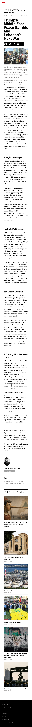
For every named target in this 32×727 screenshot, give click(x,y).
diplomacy (7, 481)
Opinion (10, 9)
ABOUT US (4, 714)
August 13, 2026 (8, 659)
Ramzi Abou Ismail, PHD (20, 15)
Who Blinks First (9, 591)
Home (5, 9)
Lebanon (20, 481)
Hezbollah (14, 481)
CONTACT (4, 716)
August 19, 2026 (8, 528)
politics (6, 483)
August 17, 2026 (8, 592)
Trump (19, 483)
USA (23, 483)
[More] (22, 44)
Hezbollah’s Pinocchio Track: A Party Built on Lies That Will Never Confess (16, 524)
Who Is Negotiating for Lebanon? (15, 689)
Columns (15, 9)
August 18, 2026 (8, 561)
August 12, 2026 (8, 690)
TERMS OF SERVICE (7, 707)
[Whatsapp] (14, 44)
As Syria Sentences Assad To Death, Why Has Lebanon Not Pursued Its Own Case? (16, 655)
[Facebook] (6, 44)
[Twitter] (10, 44)
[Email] (18, 44)
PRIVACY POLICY (6, 704)
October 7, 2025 (8, 15)
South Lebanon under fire (12, 622)
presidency (13, 483)
